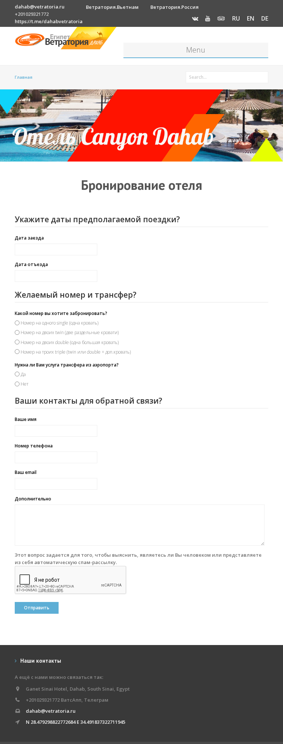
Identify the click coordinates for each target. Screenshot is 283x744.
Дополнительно (33, 499)
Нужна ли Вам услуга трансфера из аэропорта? (67, 365)
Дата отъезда (31, 264)
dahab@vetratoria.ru (39, 6)
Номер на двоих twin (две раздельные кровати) (70, 332)
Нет (24, 384)
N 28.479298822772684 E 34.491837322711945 (75, 722)
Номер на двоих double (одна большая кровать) (70, 342)
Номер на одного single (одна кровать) (59, 323)
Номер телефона (34, 446)
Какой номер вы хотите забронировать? (61, 313)
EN (250, 18)
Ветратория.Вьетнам (112, 7)
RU (236, 18)
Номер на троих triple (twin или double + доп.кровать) (76, 352)
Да (23, 374)
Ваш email (25, 472)
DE (264, 18)
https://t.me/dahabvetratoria (49, 21)
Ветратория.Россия (174, 7)
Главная (23, 77)
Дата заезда (29, 238)
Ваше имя (25, 419)
